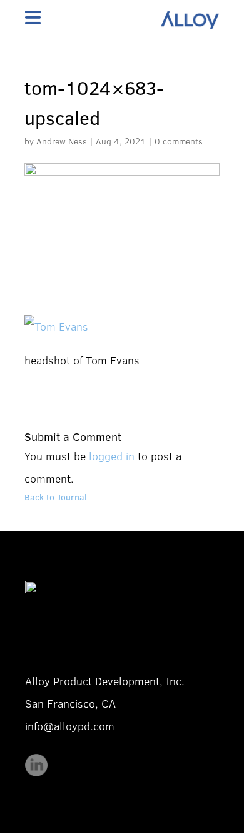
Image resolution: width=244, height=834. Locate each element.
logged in (112, 455)
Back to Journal (55, 497)
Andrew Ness (61, 141)
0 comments (179, 141)
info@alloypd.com (69, 725)
